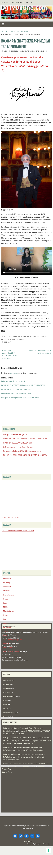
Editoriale (6, 591)
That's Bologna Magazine (12, 639)
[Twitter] (21, 836)
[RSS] (26, 836)
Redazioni (9, 32)
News (37, 51)
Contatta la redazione (19, 2)
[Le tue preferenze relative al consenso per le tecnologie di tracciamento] (48, 850)
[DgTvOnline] (15, 836)
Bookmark (8, 342)
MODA (5, 607)
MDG (5, 51)
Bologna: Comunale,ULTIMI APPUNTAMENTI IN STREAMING (9, 354)
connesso (14, 373)
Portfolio (6, 619)
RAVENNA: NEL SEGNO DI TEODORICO (15, 389)
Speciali (6, 631)
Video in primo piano (11, 652)
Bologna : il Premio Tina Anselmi (30, 750)
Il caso (5, 599)
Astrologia (7, 582)
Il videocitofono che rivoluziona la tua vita (18, 531)
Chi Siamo (4, 2)
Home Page (28, 841)
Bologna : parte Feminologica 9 (13, 381)
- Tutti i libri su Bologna (10, 517)
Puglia (5, 623)
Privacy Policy (7, 769)
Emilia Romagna (22, 32)
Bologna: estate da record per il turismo (16, 393)
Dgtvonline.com (33, 336)
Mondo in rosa (8, 611)
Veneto (6, 644)
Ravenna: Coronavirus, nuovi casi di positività (40, 351)
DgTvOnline (22, 336)
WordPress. (46, 844)
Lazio (5, 603)
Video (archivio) (9, 648)
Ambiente (7, 578)
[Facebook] (32, 836)
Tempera (38, 844)
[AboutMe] (38, 836)
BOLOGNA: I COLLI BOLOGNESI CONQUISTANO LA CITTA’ (25, 455)
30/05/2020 (14, 51)
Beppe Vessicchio (10, 336)
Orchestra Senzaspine (18, 339)
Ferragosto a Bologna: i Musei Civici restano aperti (20, 397)
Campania (7, 587)
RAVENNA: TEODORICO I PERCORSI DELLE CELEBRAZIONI (23, 385)
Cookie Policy (7, 772)
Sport (5, 635)
